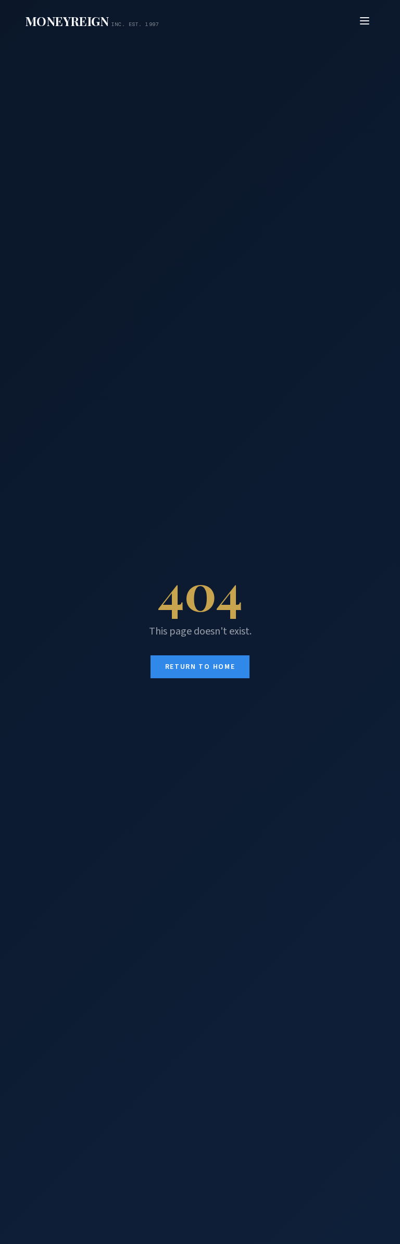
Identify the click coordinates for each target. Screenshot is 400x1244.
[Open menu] (364, 20)
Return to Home (200, 667)
